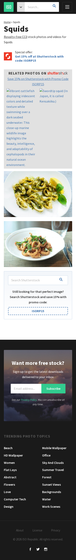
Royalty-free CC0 (15, 37)
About (20, 530)
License (37, 530)
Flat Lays (10, 470)
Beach (8, 448)
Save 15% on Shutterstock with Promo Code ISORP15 (38, 81)
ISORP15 (38, 311)
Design (8, 506)
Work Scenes (51, 506)
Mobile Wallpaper (54, 448)
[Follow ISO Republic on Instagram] (45, 550)
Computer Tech (15, 499)
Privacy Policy (29, 400)
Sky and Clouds (53, 463)
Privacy (55, 530)
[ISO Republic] (9, 7)
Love (7, 492)
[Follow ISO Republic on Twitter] (38, 550)
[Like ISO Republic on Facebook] (30, 550)
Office (46, 455)
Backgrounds (51, 492)
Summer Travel (53, 470)
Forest (46, 477)
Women (9, 463)
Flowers (9, 484)
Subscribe (53, 388)
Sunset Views (51, 484)
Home (7, 22)
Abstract (10, 477)
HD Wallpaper (13, 455)
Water (46, 499)
